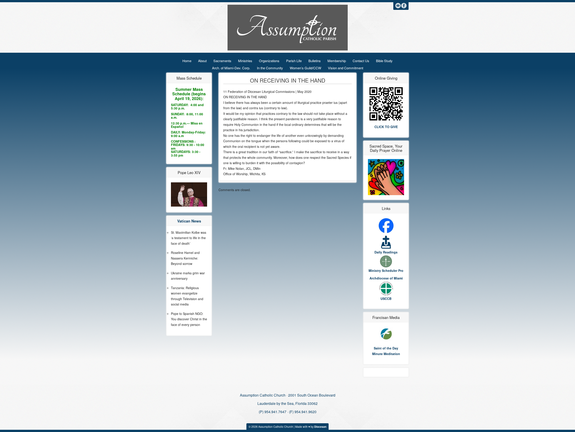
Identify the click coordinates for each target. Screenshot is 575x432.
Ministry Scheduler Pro (386, 270)
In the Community (270, 67)
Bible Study (384, 60)
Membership (336, 60)
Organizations (269, 60)
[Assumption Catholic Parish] (288, 27)
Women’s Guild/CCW (305, 67)
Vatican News (189, 221)
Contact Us (361, 60)
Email (398, 5)
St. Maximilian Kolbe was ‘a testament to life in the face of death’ (188, 238)
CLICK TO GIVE (386, 126)
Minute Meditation (386, 353)
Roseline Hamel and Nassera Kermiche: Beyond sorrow (185, 258)
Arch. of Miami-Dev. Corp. (231, 67)
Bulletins (314, 60)
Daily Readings (386, 252)
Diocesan (320, 427)
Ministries (245, 60)
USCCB (385, 298)
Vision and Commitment (345, 67)
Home (186, 60)
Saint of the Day (386, 348)
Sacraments (222, 60)
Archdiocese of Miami (386, 278)
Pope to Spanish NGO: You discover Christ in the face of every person (189, 319)
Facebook (404, 5)
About (202, 60)
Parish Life (294, 60)
